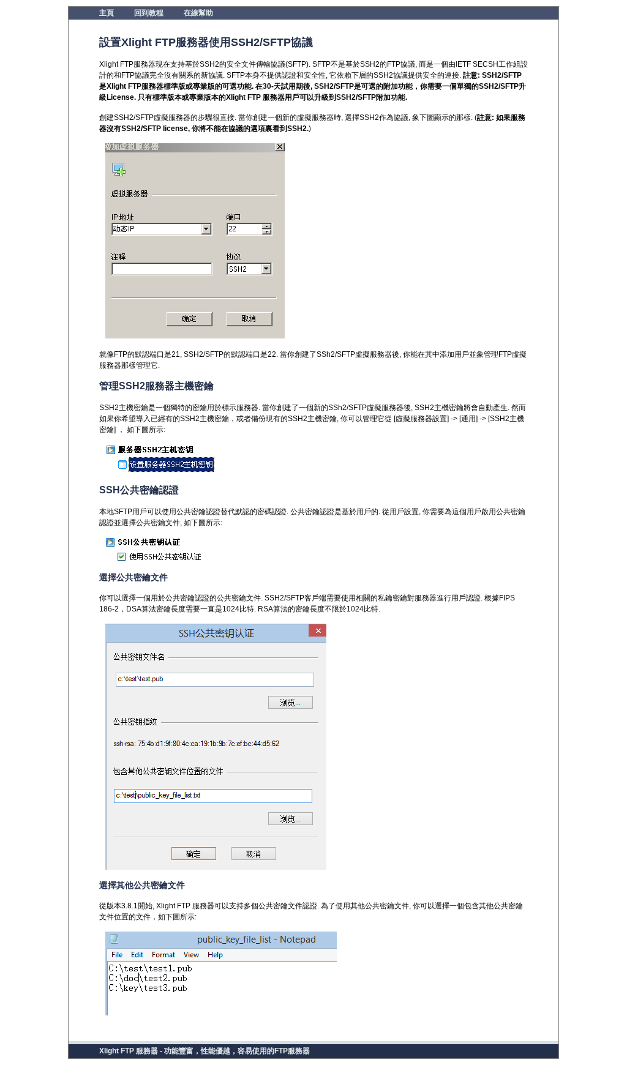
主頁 (106, 13)
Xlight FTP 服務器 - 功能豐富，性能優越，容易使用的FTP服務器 (204, 1051)
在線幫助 (198, 13)
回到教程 (148, 13)
